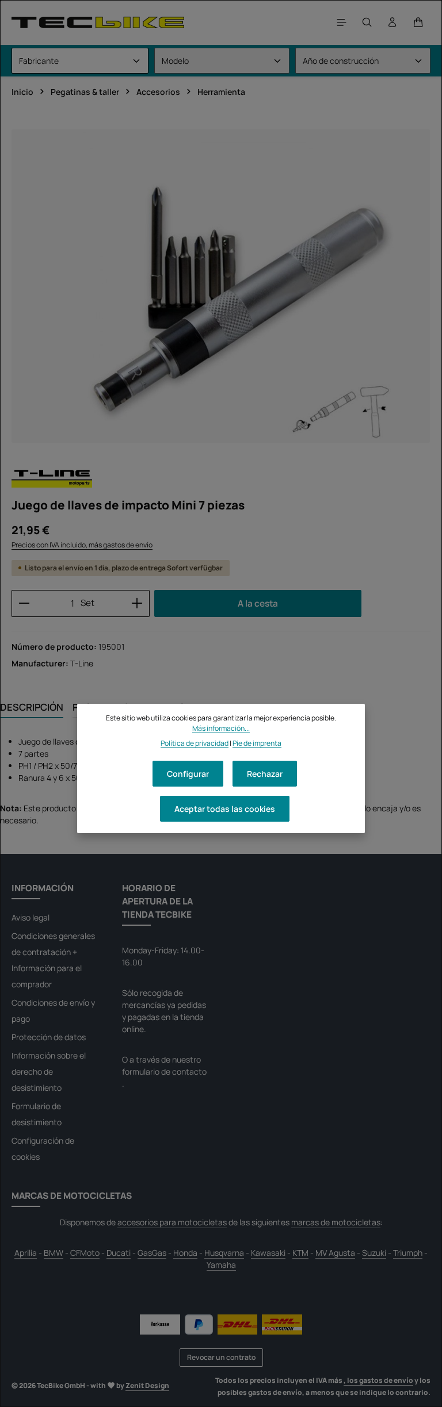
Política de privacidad (194, 743)
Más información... (221, 728)
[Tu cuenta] (392, 22)
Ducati (118, 1252)
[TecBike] (98, 22)
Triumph (407, 1252)
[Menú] (341, 22)
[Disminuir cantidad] (24, 603)
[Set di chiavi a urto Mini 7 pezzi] (221, 286)
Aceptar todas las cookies (224, 808)
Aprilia (25, 1252)
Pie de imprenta (257, 743)
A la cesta (258, 603)
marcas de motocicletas (335, 1222)
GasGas (152, 1252)
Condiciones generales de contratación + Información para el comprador (53, 960)
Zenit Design (147, 1385)
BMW (53, 1252)
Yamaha (221, 1264)
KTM (300, 1252)
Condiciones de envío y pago (53, 1010)
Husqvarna (224, 1252)
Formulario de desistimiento (37, 1114)
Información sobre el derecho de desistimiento (49, 1071)
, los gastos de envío (378, 1380)
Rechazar (265, 773)
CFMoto (85, 1252)
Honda (185, 1252)
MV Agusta (335, 1252)
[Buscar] (367, 22)
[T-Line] (52, 477)
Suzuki (374, 1252)
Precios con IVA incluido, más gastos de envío (82, 545)
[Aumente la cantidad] (137, 603)
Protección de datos (49, 1037)
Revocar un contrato (221, 1357)
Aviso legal (30, 917)
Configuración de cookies (43, 1148)
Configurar (188, 773)
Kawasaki (268, 1252)
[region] (221, 286)
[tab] (31, 707)
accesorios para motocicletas (172, 1222)
